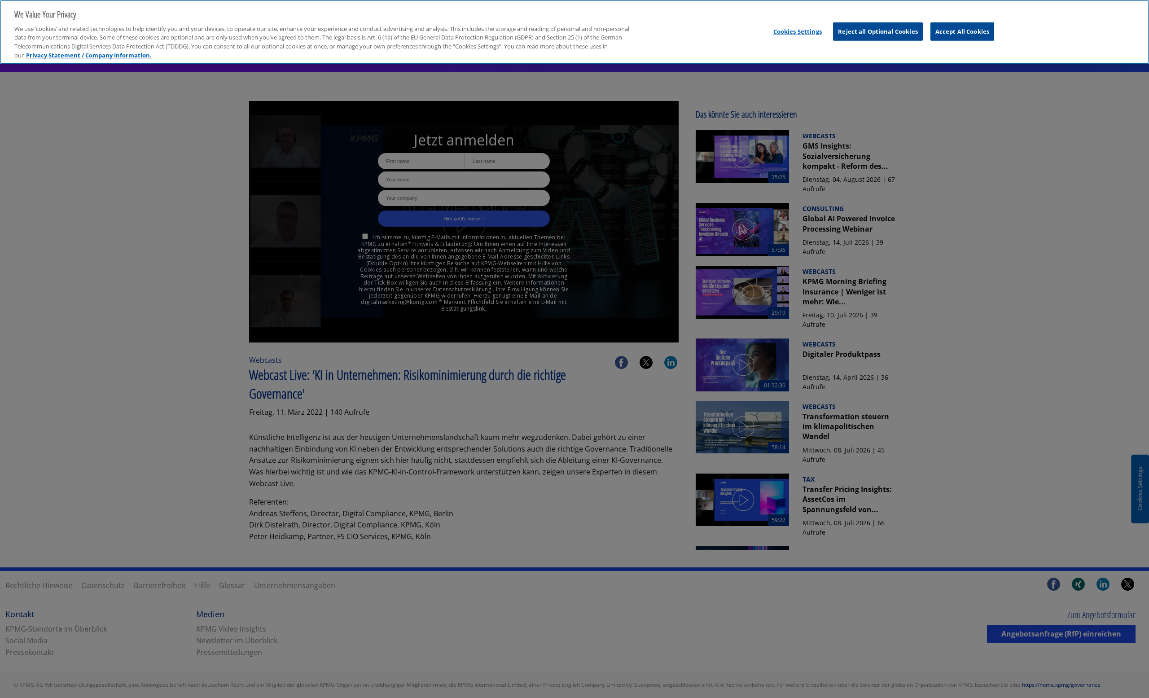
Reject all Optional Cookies (878, 31)
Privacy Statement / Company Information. (89, 55)
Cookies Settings (797, 31)
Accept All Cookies (962, 31)
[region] (574, 32)
